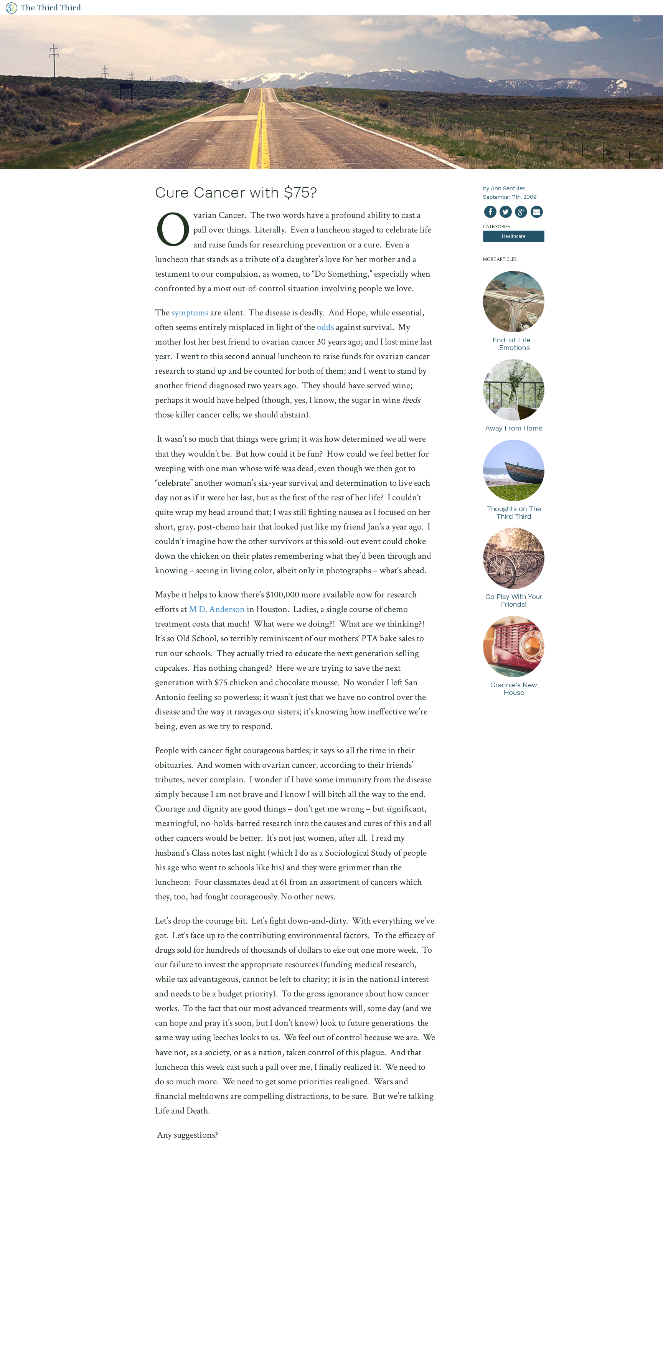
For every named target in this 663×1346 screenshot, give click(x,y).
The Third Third (51, 7)
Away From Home (514, 428)
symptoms (190, 312)
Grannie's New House (513, 688)
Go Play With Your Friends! (514, 600)
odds (325, 327)
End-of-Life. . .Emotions (514, 343)
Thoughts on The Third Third (514, 512)
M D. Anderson (217, 609)
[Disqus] (295, 1248)
